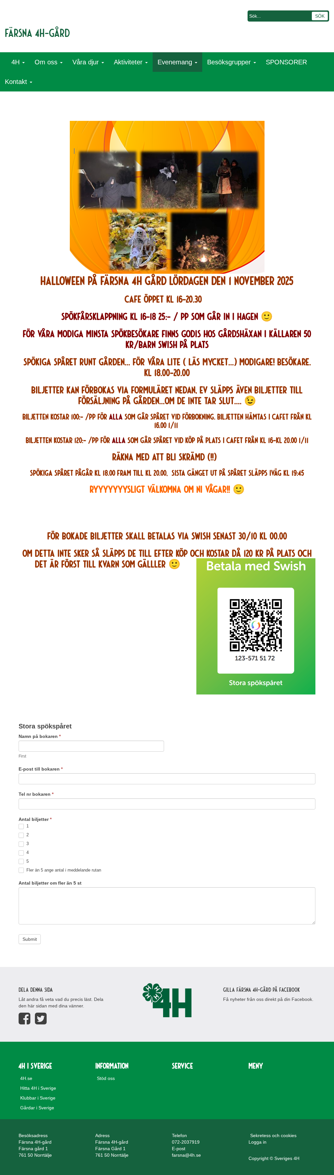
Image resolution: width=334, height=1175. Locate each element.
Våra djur (86, 62)
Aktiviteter (129, 62)
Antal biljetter (35, 819)
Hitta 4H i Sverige (38, 1088)
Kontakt (17, 81)
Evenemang (176, 62)
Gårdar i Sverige (37, 1107)
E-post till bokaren (41, 769)
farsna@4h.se (186, 1155)
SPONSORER (286, 62)
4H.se (26, 1078)
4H (16, 62)
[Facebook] (24, 1018)
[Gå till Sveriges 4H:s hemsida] (167, 1000)
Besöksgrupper (230, 62)
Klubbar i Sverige (37, 1098)
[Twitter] (41, 1018)
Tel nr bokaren (36, 794)
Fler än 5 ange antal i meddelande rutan (63, 870)
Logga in (257, 1142)
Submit (30, 939)
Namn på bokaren (40, 736)
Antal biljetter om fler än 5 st (50, 883)
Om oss (47, 62)
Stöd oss (106, 1078)
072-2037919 (186, 1142)
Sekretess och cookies (273, 1135)
